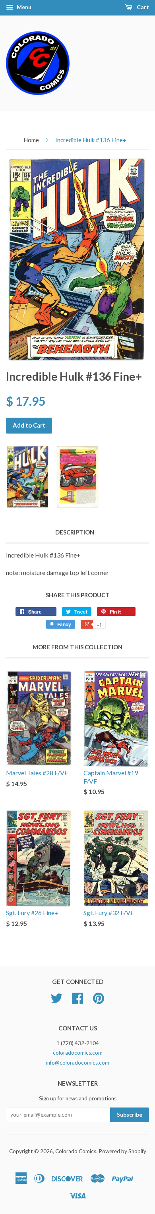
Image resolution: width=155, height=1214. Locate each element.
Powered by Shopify (122, 1151)
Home (31, 139)
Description (74, 532)
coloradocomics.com (78, 1052)
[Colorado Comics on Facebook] (77, 1001)
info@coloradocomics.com (77, 1062)
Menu (23, 7)
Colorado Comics (75, 1151)
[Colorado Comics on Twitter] (56, 1001)
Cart (142, 7)
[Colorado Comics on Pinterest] (99, 1001)
